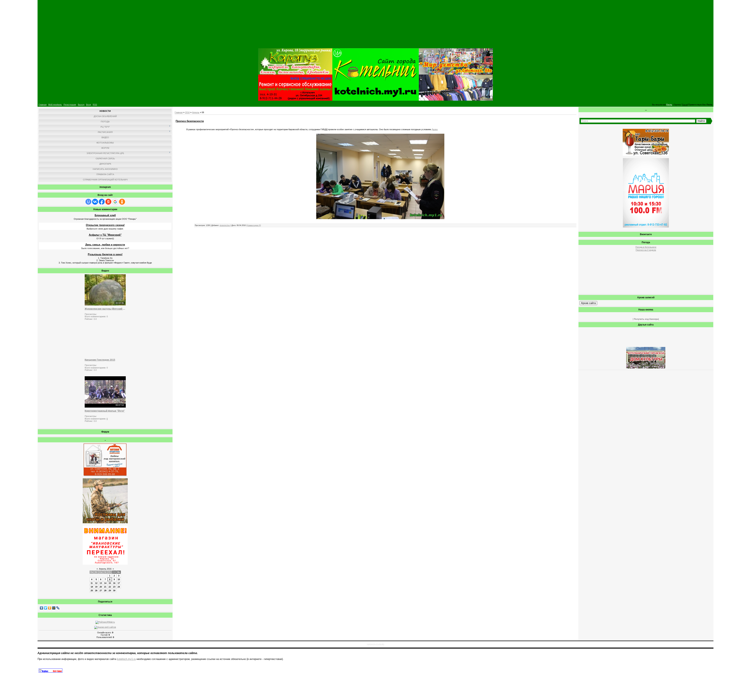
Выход (81, 104)
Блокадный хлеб (105, 215)
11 (92, 583)
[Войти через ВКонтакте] (95, 202)
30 (114, 590)
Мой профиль (55, 104)
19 (96, 587)
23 (114, 587)
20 (101, 587)
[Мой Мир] (54, 607)
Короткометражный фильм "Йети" (105, 411)
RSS (95, 104)
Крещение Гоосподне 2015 (100, 359)
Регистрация (70, 104)
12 (96, 583)
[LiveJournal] (58, 607)
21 (105, 587)
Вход (88, 104)
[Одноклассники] (50, 607)
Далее (435, 129)
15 (110, 583)
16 (114, 583)
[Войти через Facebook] (102, 202)
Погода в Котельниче (645, 247)
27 (101, 590)
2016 (187, 112)
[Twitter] (46, 607)
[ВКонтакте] (42, 607)
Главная (43, 104)
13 (101, 583)
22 (110, 587)
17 (119, 583)
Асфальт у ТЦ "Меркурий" (105, 234)
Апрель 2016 (105, 569)
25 (92, 590)
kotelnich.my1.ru (126, 659)
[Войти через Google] (115, 202)
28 (105, 590)
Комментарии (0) (254, 225)
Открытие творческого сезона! (105, 225)
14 (105, 583)
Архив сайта (588, 303)
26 (96, 590)
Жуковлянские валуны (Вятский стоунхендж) (105, 308)
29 (110, 590)
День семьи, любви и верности (105, 244)
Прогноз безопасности (190, 121)
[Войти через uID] (88, 202)
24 (119, 587)
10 (119, 579)
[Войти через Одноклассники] (122, 202)
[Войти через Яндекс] (108, 202)
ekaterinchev (225, 225)
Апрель (195, 112)
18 (92, 587)
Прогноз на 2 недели (646, 250)
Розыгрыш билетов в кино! (105, 254)
